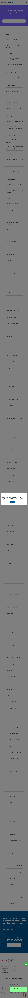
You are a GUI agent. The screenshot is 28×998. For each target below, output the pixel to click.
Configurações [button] (6, 501)
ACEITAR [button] (12, 501)
